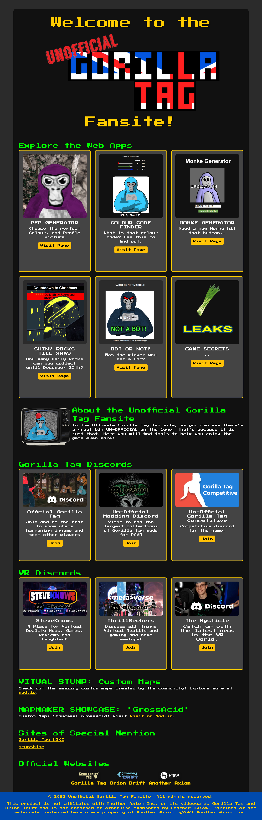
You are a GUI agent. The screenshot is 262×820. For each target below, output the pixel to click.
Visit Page (54, 245)
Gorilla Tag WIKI (41, 739)
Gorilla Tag (89, 783)
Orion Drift (127, 783)
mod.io (27, 692)
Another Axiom (170, 783)
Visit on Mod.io (151, 716)
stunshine (31, 746)
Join (54, 543)
